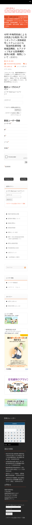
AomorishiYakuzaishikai (14, 63)
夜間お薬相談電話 (13, 243)
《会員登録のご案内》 (14, 257)
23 (20, 438)
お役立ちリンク (12, 252)
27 (11, 441)
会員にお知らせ (14, 17)
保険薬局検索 (11, 227)
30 (20, 441)
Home (6, 17)
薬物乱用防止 (11, 223)
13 (11, 435)
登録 (24, 203)
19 (8, 438)
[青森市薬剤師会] (17, 10)
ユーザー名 (7, 123)
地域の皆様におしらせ (14, 306)
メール (6, 142)
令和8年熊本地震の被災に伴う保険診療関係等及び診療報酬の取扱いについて (15, 463)
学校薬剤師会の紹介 (13, 248)
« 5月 (5, 444)
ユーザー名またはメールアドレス (15, 191)
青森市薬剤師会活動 (13, 214)
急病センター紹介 (13, 232)
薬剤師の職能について (14, 218)
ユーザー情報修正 (13, 282)
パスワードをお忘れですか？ (14, 203)
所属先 (6, 148)
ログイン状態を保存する (13, 107)
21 (14, 438)
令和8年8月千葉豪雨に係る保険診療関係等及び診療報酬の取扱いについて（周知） (15, 479)
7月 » (9, 444)
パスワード (7, 100)
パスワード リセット (14, 287)
